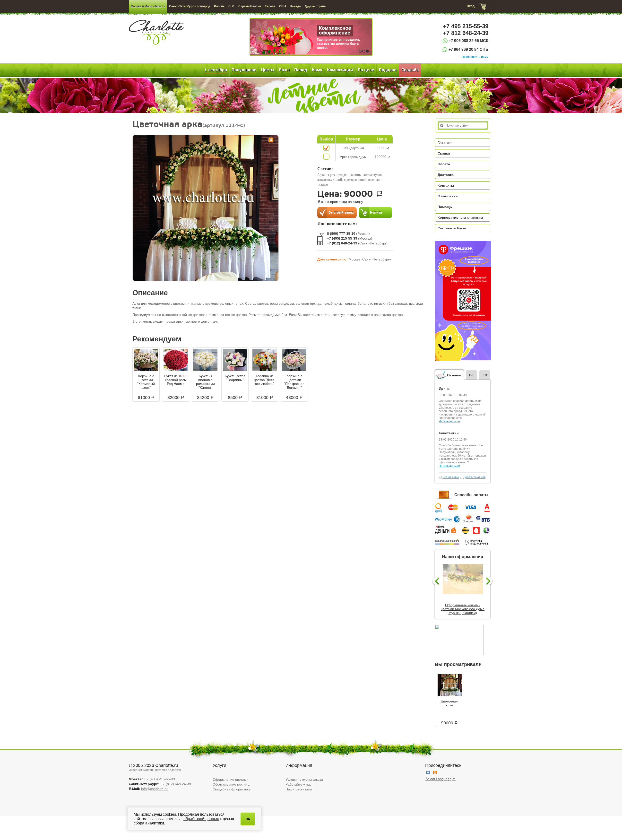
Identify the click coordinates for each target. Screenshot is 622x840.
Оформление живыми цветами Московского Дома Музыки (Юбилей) (462, 609)
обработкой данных (201, 819)
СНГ (231, 6)
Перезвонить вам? (475, 57)
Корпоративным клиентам (460, 217)
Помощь (445, 207)
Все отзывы (450, 477)
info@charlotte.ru (154, 789)
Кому (317, 70)
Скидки (444, 153)
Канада (295, 6)
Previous (436, 581)
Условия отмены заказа (304, 779)
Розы (284, 70)
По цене (366, 70)
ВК (471, 375)
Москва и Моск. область (148, 6)
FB (485, 375)
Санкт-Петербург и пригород (189, 6)
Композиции (340, 70)
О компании (448, 196)
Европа (270, 6)
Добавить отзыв (474, 477)
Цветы (267, 70)
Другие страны (315, 6)
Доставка (446, 175)
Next (490, 581)
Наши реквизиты (298, 789)
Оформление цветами (231, 779)
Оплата (444, 164)
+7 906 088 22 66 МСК (468, 41)
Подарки (388, 70)
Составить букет (452, 228)
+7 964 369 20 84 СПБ (468, 49)
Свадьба (410, 70)
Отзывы (454, 375)
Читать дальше (449, 421)
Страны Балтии (249, 6)
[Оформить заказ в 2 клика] (337, 212)
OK (247, 819)
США (282, 6)
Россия (219, 6)
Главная (444, 143)
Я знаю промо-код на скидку (340, 202)
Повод (300, 70)
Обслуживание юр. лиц (231, 784)
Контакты (446, 185)
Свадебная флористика (232, 789)
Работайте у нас (298, 784)
